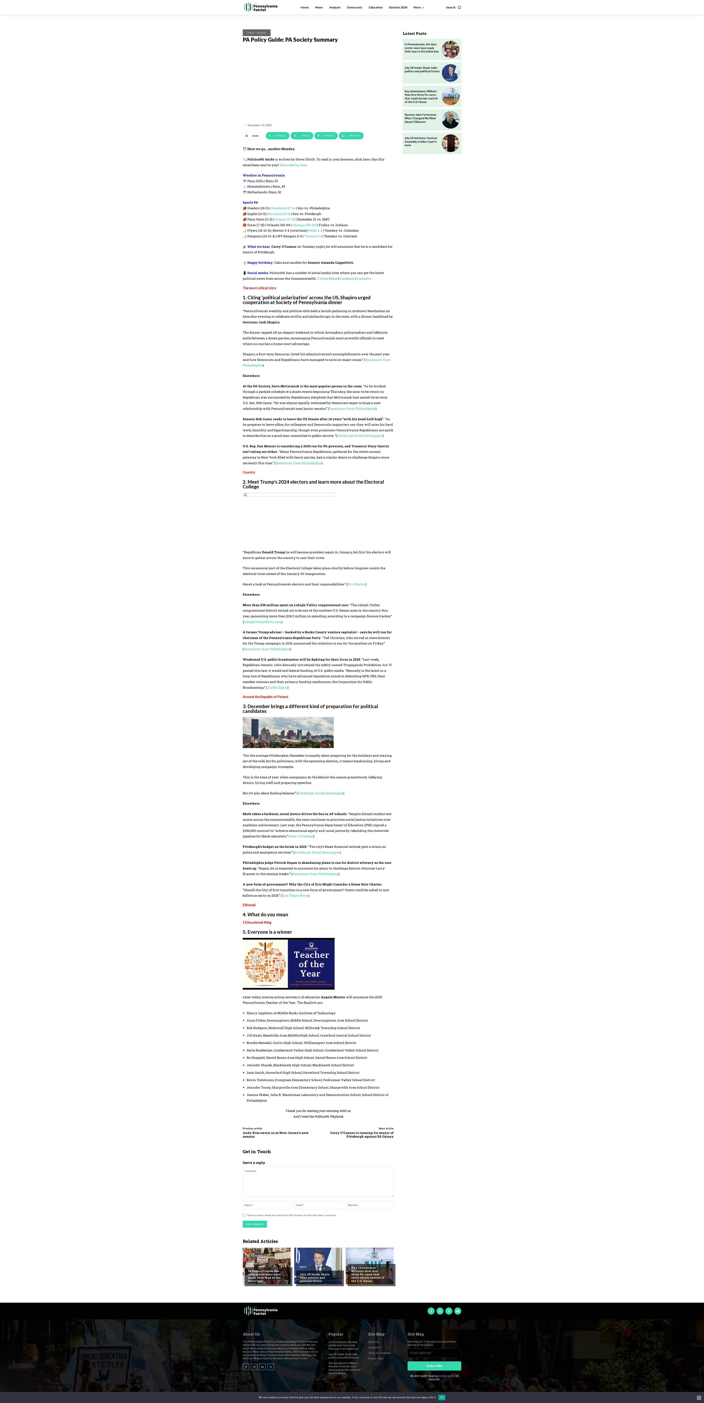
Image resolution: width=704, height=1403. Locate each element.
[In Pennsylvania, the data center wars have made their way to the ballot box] (267, 1266)
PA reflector (357, 584)
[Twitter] (448, 1310)
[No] (699, 1398)
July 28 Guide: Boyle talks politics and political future (314, 1277)
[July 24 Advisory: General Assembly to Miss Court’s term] (450, 143)
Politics (356, 1260)
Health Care (255, 1264)
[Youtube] (457, 1310)
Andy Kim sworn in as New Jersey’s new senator (276, 1135)
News (303, 1267)
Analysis (261, 32)
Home (250, 32)
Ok (441, 1397)
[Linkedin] (262, 1367)
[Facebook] (431, 1310)
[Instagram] (440, 1310)
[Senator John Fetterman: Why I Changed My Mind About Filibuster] (450, 120)
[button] (453, 7)
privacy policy (447, 1375)
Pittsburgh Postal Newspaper (320, 793)
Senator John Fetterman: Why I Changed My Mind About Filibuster (421, 118)
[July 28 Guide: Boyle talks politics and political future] (318, 1266)
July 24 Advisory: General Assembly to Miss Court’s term (421, 141)
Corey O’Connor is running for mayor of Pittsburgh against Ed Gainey (362, 1135)
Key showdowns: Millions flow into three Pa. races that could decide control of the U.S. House (367, 1274)
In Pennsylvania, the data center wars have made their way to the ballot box (264, 1276)
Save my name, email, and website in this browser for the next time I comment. (292, 1215)
